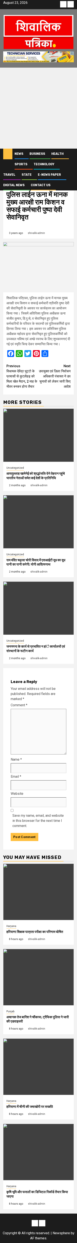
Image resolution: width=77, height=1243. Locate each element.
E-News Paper (49, 175)
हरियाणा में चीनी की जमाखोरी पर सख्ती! (29, 1107)
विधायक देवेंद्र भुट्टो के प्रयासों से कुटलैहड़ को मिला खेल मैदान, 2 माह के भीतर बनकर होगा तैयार (21, 376)
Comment (19, 705)
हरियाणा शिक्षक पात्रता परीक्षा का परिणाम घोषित (34, 932)
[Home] (8, 154)
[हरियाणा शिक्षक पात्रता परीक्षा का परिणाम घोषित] (38, 892)
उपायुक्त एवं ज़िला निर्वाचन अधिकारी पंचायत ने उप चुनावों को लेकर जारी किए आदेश (55, 376)
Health (57, 154)
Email (16, 777)
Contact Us (40, 185)
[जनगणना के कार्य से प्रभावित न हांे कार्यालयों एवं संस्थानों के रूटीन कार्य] (38, 608)
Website (17, 794)
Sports (21, 164)
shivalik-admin (36, 233)
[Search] (70, 154)
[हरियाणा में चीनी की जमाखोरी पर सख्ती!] (38, 1066)
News (19, 154)
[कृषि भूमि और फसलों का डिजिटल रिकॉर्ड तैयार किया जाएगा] (38, 1152)
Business (37, 154)
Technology (44, 164)
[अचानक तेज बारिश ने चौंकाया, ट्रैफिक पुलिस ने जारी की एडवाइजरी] (38, 977)
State (27, 175)
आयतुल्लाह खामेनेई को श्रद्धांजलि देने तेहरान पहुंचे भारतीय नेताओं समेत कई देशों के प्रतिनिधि (35, 475)
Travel (9, 175)
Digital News (14, 185)
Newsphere (61, 1233)
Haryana (11, 926)
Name (16, 759)
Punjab (10, 1011)
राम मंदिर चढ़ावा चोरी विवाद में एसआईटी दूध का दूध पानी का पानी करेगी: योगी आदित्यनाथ (35, 562)
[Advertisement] (38, 108)
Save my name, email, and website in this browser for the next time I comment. (38, 821)
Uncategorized (15, 467)
